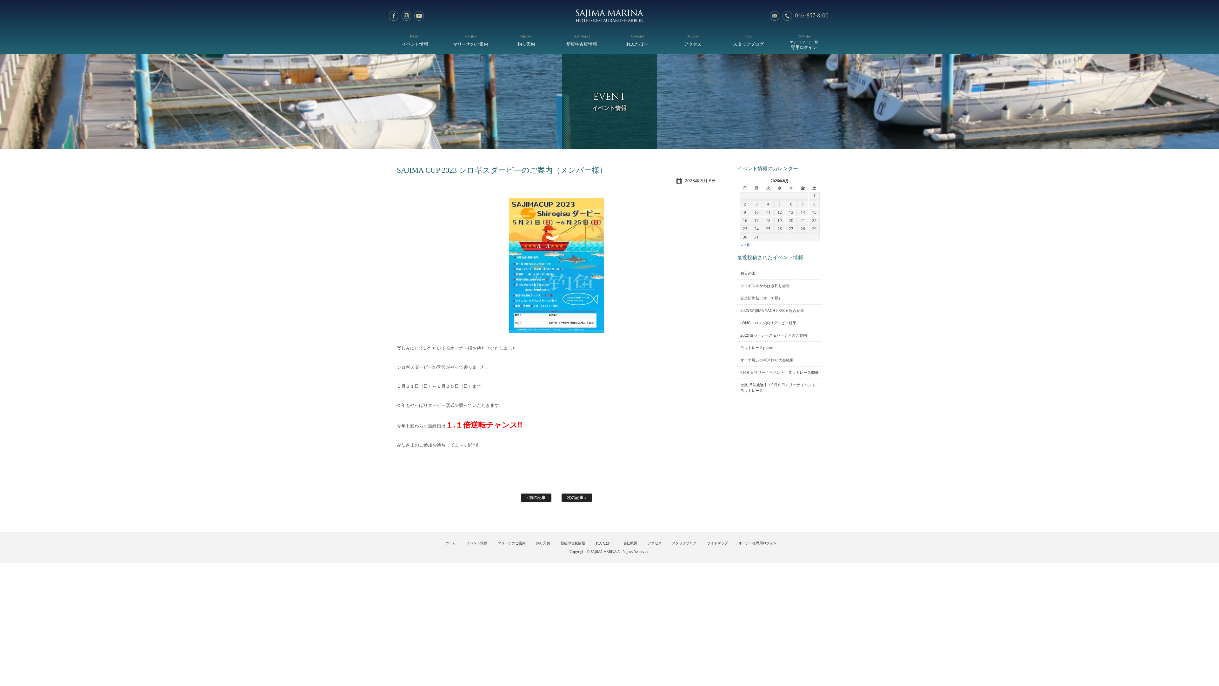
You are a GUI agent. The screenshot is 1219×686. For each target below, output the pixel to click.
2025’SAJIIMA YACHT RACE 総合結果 (772, 310)
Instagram (406, 16)
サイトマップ (717, 543)
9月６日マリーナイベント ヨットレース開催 (779, 372)
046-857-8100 (812, 16)
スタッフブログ (748, 40)
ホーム (450, 543)
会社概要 (630, 543)
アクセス (693, 40)
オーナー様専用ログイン (757, 543)
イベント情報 (415, 40)
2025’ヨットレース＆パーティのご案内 (773, 335)
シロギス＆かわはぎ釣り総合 (765, 285)
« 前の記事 (536, 497)
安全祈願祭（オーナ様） (761, 298)
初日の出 (748, 273)
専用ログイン (804, 42)
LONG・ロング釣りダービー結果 (768, 323)
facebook (393, 16)
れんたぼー (637, 40)
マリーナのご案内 (471, 40)
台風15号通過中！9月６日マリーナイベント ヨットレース (779, 387)
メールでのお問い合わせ (774, 16)
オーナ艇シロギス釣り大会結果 (767, 360)
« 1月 (745, 245)
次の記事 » (576, 497)
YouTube (419, 16)
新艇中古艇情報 (581, 40)
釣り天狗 (526, 40)
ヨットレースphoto (756, 347)
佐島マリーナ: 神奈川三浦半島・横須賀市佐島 (609, 16)
